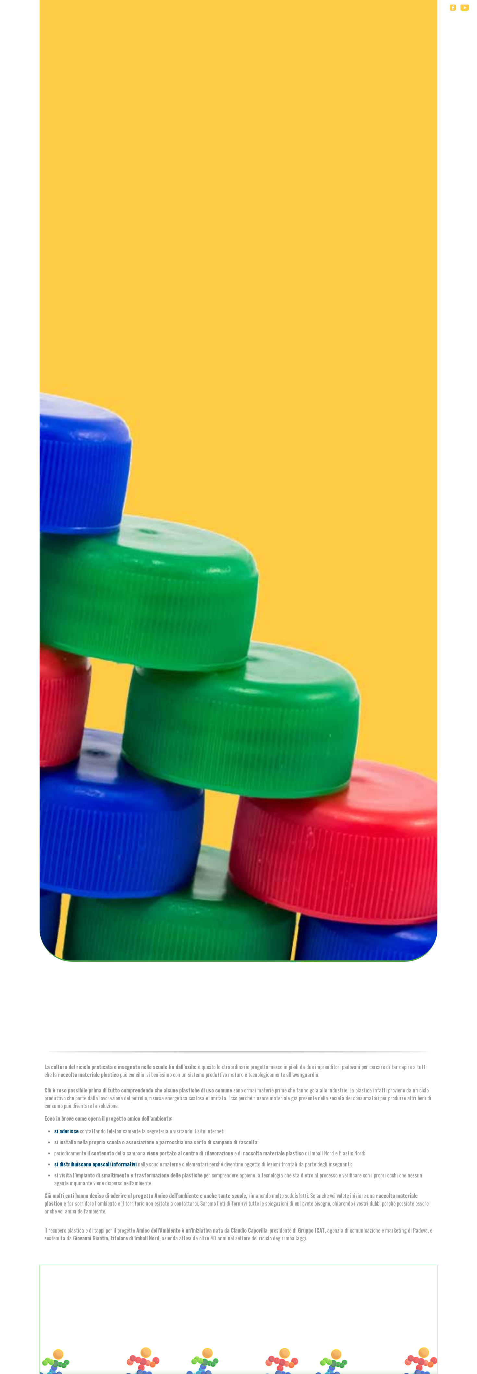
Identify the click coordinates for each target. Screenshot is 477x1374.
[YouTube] (464, 7)
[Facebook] (452, 7)
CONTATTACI (238, 1352)
